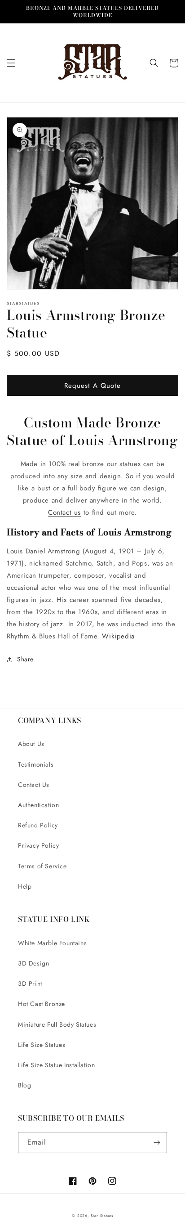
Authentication (38, 804)
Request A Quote (92, 386)
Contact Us (33, 784)
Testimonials (35, 764)
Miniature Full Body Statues (57, 1024)
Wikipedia (118, 636)
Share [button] (25, 659)
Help (24, 886)
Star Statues (102, 1215)
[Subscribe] (157, 1142)
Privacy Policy (38, 845)
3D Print (30, 983)
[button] (11, 63)
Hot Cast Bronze (41, 1003)
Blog (24, 1085)
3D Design (33, 963)
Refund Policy (38, 825)
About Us (31, 743)
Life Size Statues (41, 1044)
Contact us (64, 512)
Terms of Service (42, 866)
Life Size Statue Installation (56, 1064)
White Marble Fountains (52, 943)
